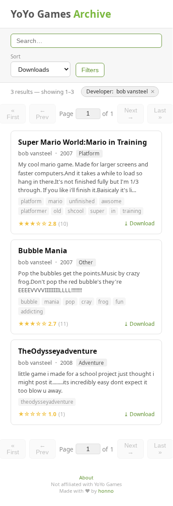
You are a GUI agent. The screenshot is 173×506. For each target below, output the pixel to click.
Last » (160, 113)
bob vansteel (35, 153)
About (86, 477)
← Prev (42, 113)
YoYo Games (61, 14)
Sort (15, 56)
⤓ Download (139, 223)
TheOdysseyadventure (57, 351)
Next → (130, 113)
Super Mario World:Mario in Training (82, 142)
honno (106, 490)
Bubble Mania (42, 250)
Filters (90, 70)
